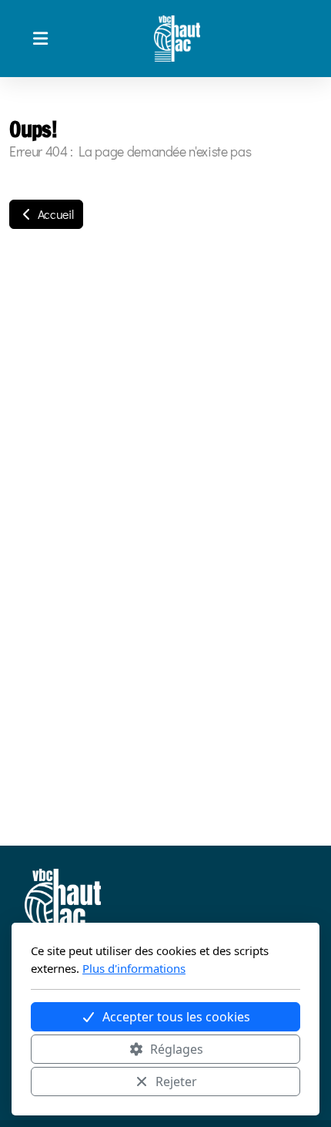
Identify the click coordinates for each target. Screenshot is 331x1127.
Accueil (54, 214)
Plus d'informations (134, 968)
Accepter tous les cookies (176, 1016)
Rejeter (176, 1081)
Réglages (176, 1049)
